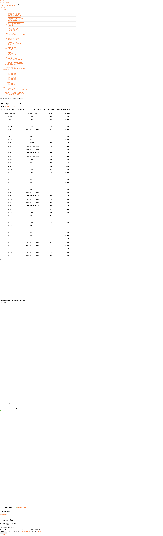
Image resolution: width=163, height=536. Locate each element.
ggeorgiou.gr (39, 531)
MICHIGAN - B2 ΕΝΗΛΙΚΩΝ (14, 28)
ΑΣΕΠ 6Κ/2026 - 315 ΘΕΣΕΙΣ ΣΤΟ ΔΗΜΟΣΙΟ (17, 90)
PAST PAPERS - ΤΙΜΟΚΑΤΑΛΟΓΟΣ (15, 63)
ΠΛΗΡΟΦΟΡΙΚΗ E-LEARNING (12, 38)
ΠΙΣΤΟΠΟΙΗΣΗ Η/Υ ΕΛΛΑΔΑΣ (14, 15)
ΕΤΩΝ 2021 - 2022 (12, 75)
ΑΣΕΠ (4, 87)
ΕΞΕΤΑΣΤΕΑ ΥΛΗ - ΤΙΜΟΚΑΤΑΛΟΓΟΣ (16, 59)
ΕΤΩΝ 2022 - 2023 (12, 74)
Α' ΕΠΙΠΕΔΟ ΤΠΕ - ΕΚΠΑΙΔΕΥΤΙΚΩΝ (16, 22)
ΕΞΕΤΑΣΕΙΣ (5, 56)
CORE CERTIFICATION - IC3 (14, 17)
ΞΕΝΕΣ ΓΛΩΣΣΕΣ (9, 24)
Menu (1, 100)
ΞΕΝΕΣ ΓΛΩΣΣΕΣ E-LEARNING (12, 48)
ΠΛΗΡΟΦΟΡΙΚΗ (8, 12)
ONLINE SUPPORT (12, 47)
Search (19, 98)
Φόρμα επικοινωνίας (23, 4)
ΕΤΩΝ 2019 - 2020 (12, 78)
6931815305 (15, 4)
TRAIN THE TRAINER (12, 37)
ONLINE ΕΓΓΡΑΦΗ (12, 44)
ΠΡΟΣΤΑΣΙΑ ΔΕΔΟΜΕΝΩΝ (11, 67)
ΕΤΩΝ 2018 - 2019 (12, 79)
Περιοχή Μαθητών (3, 514)
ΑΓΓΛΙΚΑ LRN (8, 60)
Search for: (2, 98)
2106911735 (9, 4)
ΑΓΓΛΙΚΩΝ (7, 82)
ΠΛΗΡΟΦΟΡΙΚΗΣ (9, 70)
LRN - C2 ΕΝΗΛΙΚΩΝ (12, 29)
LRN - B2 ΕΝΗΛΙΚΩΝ (12, 27)
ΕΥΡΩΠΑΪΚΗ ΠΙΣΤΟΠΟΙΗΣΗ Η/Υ (15, 14)
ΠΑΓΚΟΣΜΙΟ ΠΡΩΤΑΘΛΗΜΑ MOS (15, 23)
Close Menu (2, 534)
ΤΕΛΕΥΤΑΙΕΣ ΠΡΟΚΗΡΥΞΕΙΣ (11, 88)
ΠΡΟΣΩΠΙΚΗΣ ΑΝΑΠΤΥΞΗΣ (11, 33)
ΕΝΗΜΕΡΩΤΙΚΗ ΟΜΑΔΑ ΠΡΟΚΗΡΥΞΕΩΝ (14, 93)
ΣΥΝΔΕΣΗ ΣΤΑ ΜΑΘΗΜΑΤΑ (14, 45)
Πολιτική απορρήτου (25, 531)
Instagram (7, 2)
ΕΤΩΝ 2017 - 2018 (12, 80)
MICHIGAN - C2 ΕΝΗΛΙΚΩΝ (14, 30)
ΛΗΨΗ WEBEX (11, 53)
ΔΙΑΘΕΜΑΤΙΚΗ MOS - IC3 (13, 19)
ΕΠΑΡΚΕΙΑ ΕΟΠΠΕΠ (12, 35)
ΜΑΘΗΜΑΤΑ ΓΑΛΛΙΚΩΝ (13, 32)
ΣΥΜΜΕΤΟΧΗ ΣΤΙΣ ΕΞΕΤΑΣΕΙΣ (15, 58)
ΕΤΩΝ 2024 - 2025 (12, 72)
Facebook (2, 2)
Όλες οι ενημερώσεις (10, 106)
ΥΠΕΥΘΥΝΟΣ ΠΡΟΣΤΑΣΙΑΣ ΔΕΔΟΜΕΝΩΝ (17, 34)
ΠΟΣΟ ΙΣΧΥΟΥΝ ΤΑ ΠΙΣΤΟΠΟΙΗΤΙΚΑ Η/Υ (14, 94)
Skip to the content (4, 0)
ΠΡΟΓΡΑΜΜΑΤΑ (6, 10)
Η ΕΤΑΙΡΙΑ (5, 9)
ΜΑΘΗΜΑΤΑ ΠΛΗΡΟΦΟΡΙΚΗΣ (14, 13)
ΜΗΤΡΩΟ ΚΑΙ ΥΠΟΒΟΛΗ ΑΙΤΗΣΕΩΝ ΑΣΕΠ (14, 92)
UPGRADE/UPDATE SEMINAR (14, 20)
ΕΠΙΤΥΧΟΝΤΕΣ (6, 69)
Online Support (11, 5)
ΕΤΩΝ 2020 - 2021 (12, 77)
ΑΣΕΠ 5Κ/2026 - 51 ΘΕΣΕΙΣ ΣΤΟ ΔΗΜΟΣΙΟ (17, 89)
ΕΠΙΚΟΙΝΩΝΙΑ (6, 96)
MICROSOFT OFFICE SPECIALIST (15, 18)
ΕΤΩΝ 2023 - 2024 (12, 73)
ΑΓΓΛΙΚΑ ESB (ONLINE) (10, 64)
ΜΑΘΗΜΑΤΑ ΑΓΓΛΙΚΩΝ (13, 25)
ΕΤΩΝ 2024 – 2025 (12, 83)
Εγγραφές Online (4, 5)
